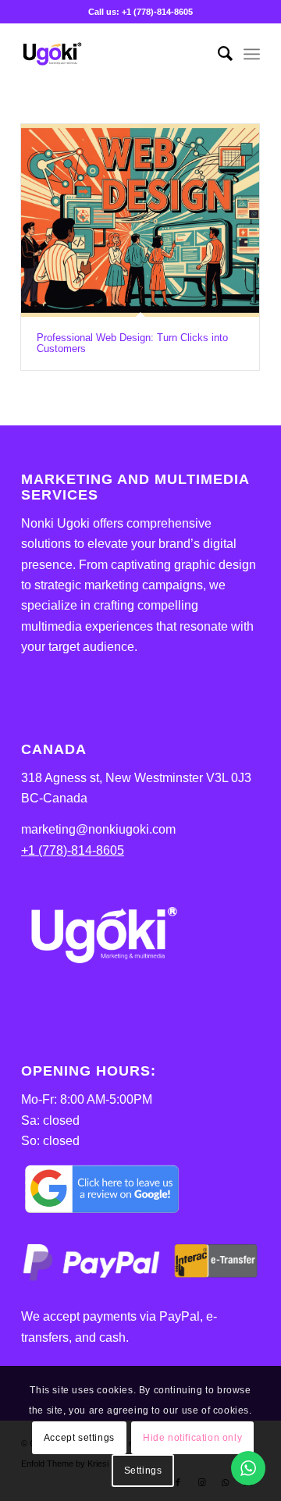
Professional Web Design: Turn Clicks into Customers (132, 343)
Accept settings (79, 1437)
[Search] (217, 54)
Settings (143, 1470)
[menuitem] (217, 54)
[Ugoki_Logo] (116, 54)
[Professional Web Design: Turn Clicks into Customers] (140, 220)
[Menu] (252, 54)
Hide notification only (192, 1437)
